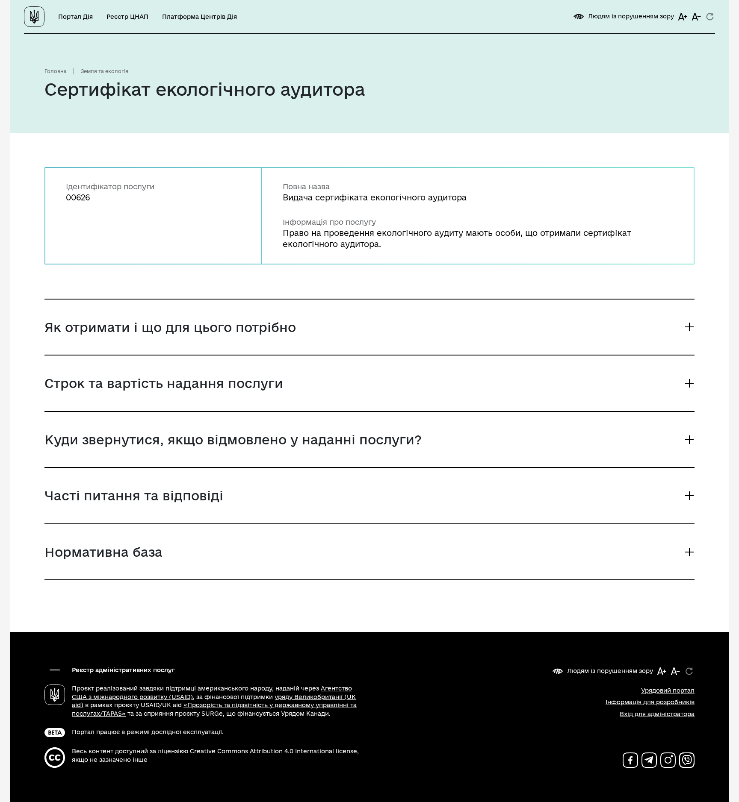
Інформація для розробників (650, 702)
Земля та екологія (104, 71)
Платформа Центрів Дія (199, 16)
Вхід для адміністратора (657, 714)
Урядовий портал (668, 690)
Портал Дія (75, 16)
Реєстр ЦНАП (127, 16)
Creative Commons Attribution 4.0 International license (273, 751)
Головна (55, 71)
